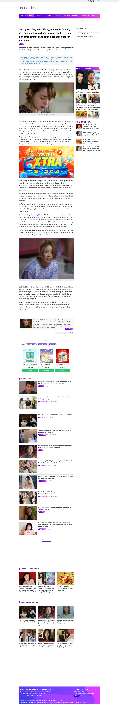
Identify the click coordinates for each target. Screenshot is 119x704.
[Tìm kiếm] (97, 20)
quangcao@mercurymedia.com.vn (86, 693)
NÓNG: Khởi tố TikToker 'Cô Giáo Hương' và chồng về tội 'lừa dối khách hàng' (94, 106)
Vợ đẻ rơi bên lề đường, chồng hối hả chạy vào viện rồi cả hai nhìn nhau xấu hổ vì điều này (54, 431)
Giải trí (48, 15)
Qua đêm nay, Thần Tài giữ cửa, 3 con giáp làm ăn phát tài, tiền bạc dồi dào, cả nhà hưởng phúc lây (55, 462)
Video (94, 15)
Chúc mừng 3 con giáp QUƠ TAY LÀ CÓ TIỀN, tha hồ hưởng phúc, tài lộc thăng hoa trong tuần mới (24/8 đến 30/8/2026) (91, 149)
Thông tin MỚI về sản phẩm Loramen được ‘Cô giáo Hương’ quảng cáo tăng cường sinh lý (81, 106)
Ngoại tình (41, 386)
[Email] (99, 1)
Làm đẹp (57, 15)
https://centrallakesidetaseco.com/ (84, 31)
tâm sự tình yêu (43, 344)
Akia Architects (87, 36)
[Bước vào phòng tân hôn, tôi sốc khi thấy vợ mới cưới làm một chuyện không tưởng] (65, 635)
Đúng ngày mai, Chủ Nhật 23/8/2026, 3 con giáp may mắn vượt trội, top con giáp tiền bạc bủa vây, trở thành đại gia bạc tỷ (46, 589)
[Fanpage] (89, 1)
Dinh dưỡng (75, 15)
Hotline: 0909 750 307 (42, 1)
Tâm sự (21, 44)
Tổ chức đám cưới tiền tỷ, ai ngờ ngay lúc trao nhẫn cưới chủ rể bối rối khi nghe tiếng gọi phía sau (55, 493)
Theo (63, 333)
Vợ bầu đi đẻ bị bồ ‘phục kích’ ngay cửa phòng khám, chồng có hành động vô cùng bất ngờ (55, 398)
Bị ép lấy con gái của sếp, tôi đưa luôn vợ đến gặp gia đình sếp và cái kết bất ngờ (27, 645)
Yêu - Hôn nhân (29, 15)
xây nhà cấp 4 (80, 33)
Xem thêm (69, 328)
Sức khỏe (66, 15)
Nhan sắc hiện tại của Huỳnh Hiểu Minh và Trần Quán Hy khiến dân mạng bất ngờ (88, 91)
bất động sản (36, 217)
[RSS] (96, 1)
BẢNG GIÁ (77, 695)
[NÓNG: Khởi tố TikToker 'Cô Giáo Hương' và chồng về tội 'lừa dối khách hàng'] (94, 98)
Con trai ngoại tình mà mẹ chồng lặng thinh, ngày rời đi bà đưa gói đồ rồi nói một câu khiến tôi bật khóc (55, 446)
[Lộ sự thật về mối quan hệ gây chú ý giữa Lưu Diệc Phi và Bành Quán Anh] (94, 115)
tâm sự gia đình (31, 344)
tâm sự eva (53, 344)
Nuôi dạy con (85, 15)
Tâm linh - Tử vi (42, 465)
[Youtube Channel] (94, 1)
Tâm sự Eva (41, 511)
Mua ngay (30, 370)
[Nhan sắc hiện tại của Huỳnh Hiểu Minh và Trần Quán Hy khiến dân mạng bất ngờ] (88, 79)
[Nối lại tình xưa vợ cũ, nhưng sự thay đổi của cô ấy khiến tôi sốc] (28, 420)
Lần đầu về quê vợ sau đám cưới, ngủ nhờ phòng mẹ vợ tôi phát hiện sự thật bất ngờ (65, 622)
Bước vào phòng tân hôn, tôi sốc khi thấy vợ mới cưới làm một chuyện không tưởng (65, 645)
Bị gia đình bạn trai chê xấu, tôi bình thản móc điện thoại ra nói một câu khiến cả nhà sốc (46, 645)
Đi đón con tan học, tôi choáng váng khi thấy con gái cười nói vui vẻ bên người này (54, 508)
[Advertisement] (67, 8)
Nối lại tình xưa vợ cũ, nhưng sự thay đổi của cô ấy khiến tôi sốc (55, 414)
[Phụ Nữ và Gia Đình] (28, 8)
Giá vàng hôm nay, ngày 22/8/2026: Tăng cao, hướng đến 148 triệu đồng (65, 588)
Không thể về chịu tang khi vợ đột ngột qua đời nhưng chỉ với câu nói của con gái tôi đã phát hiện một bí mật (54, 382)
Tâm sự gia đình (42, 401)
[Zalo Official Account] (91, 0)
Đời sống (38, 15)
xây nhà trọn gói (80, 39)
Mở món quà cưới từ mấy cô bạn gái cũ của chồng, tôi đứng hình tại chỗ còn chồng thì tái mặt (55, 477)
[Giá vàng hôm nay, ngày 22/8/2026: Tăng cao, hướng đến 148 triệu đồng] (65, 578)
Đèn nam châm (80, 28)
